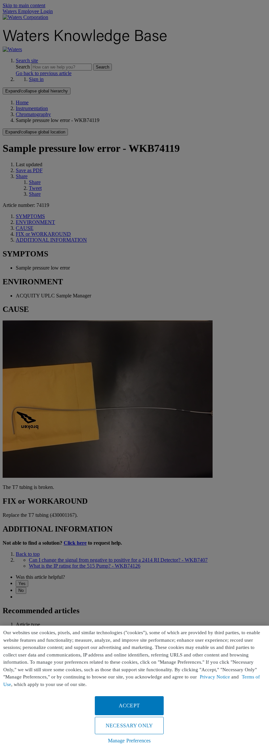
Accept (129, 705)
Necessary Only (129, 725)
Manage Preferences (129, 740)
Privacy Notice (215, 676)
